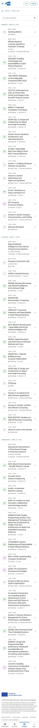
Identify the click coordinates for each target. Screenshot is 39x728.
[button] (19, 32)
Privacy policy (16, 717)
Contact (34, 717)
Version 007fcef (6, 717)
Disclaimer (25, 717)
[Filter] (34, 18)
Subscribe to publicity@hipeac (10, 720)
